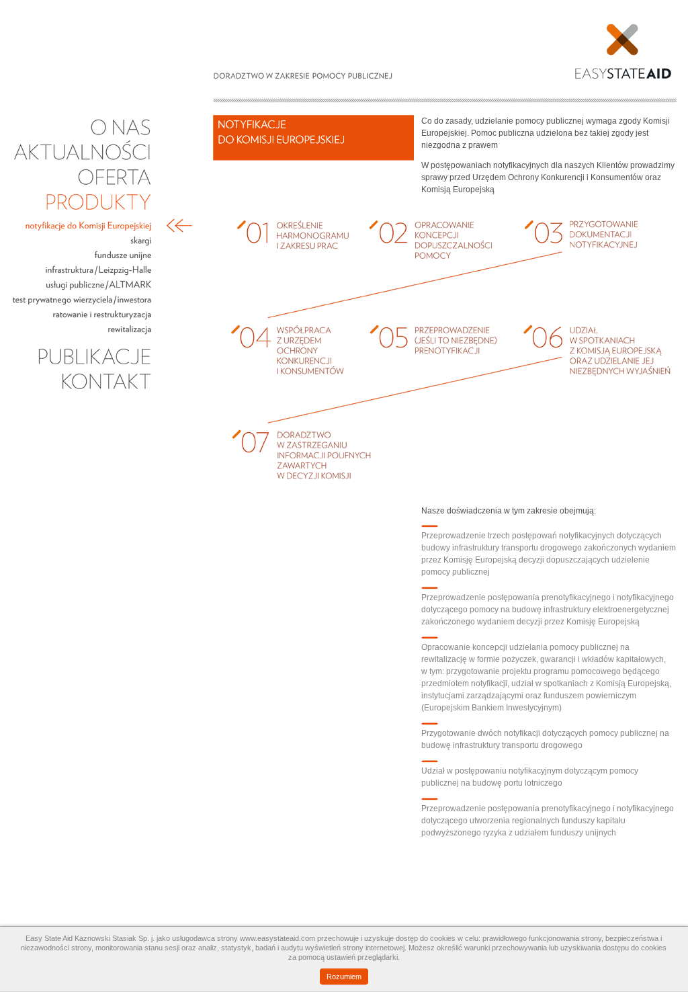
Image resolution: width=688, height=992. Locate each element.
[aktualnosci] (82, 162)
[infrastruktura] (82, 275)
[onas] (82, 137)
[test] (82, 304)
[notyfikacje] (82, 230)
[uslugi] (82, 289)
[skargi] (82, 245)
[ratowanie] (82, 319)
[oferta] (82, 187)
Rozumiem (344, 977)
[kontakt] (82, 391)
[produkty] (82, 211)
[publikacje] (82, 366)
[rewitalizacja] (82, 334)
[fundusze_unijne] (82, 260)
